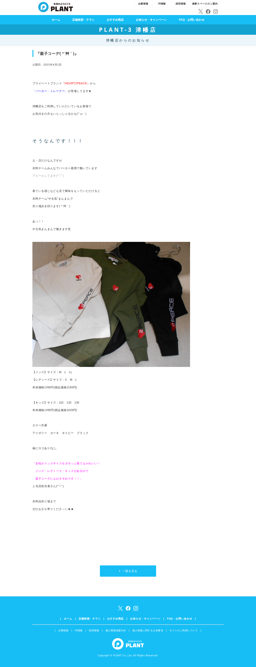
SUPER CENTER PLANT (55, 6)
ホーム (56, 19)
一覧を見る (130, 571)
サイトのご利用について (183, 630)
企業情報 (143, 3)
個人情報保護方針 (116, 630)
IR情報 (162, 3)
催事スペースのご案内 (205, 3)
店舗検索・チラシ (83, 19)
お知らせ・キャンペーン (151, 19)
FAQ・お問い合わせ (191, 19)
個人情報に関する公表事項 (147, 630)
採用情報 (181, 3)
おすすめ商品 (115, 19)
